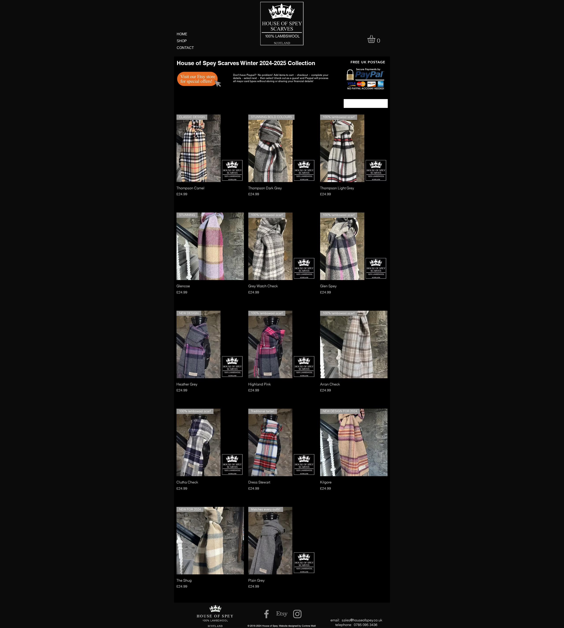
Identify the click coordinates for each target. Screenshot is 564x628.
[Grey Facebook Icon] (266, 614)
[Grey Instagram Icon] (297, 614)
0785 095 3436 (365, 624)
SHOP (182, 41)
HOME (182, 34)
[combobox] (366, 103)
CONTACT (185, 48)
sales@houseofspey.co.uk (362, 620)
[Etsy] (282, 614)
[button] (375, 39)
